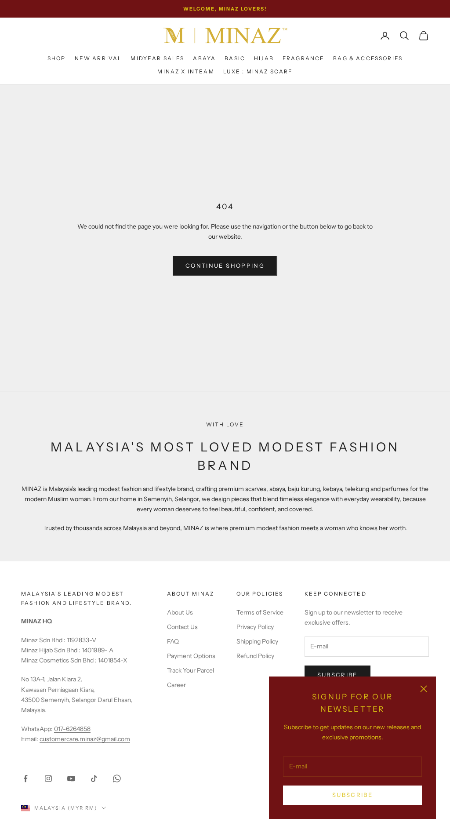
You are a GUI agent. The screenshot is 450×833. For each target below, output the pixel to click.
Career (176, 685)
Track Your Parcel (190, 670)
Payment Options (191, 656)
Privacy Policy (255, 627)
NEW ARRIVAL (98, 58)
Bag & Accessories (368, 58)
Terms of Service (259, 612)
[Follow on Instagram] (48, 778)
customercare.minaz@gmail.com (85, 739)
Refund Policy (255, 656)
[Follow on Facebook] (25, 778)
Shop (56, 58)
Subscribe (352, 794)
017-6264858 (72, 729)
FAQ (173, 641)
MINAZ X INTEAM (185, 71)
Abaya (204, 58)
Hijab (264, 58)
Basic (235, 58)
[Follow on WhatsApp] (116, 778)
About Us (180, 612)
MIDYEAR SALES (157, 58)
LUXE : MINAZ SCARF (258, 71)
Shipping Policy (257, 641)
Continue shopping (225, 265)
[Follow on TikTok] (94, 778)
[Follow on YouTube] (71, 778)
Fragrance (303, 58)
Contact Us (182, 627)
